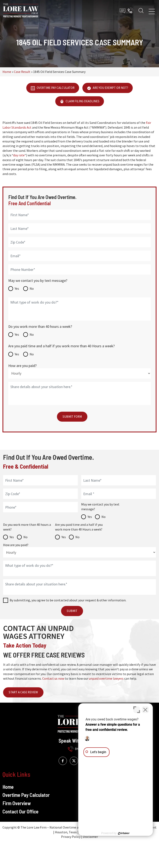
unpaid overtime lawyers (106, 678)
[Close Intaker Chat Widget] (145, 709)
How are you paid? (22, 365)
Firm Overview (16, 803)
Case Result (22, 72)
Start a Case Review (23, 692)
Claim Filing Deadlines (82, 101)
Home (6, 72)
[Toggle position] (136, 709)
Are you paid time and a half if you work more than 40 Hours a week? (61, 346)
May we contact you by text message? (37, 280)
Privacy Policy (71, 837)
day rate (19, 155)
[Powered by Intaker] (124, 833)
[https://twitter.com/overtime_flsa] (74, 761)
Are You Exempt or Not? (110, 88)
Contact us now (53, 678)
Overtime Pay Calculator (55, 88)
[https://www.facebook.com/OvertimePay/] (63, 761)
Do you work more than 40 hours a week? (40, 326)
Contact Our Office (20, 811)
